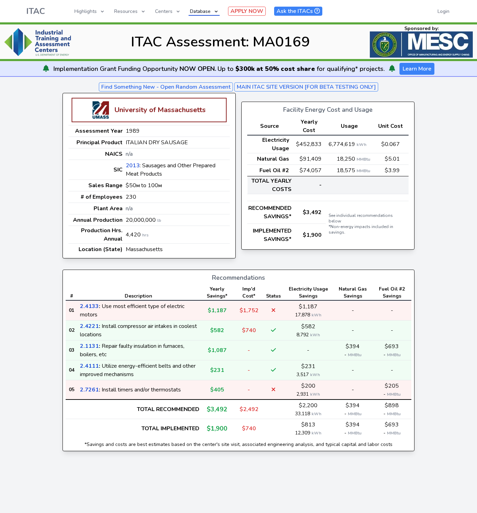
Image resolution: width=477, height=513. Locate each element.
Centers (164, 11)
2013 (133, 165)
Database (200, 11)
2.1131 (89, 346)
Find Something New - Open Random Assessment (165, 87)
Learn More (417, 69)
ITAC (35, 11)
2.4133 (89, 306)
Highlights (85, 11)
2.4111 (89, 366)
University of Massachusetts (160, 110)
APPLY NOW (246, 11)
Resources (126, 11)
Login (443, 11)
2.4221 (89, 326)
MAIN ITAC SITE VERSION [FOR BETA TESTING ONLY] (306, 87)
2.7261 (89, 390)
